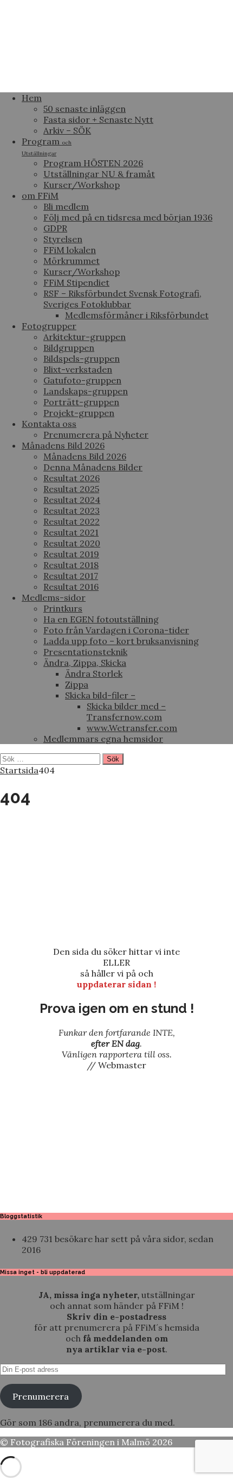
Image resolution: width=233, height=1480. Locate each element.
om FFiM (40, 195)
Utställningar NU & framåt (99, 173)
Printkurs (62, 608)
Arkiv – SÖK (67, 130)
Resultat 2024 (71, 499)
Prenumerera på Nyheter (95, 434)
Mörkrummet (71, 260)
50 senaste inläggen (84, 108)
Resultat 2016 (71, 586)
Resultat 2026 (71, 478)
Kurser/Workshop (81, 184)
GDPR (55, 228)
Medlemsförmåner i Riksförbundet (137, 315)
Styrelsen (62, 239)
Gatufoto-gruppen (82, 380)
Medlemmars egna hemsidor (103, 738)
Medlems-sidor (54, 597)
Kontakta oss (49, 423)
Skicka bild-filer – (100, 695)
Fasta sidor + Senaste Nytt (98, 119)
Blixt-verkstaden (77, 369)
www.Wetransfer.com (132, 727)
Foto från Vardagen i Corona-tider (116, 630)
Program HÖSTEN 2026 (93, 163)
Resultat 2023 (71, 510)
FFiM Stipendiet (76, 282)
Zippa (76, 684)
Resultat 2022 (71, 521)
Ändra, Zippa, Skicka (84, 662)
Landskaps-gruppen (85, 391)
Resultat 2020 (71, 543)
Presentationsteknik (85, 651)
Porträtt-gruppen (81, 401)
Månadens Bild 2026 (63, 445)
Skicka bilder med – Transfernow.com (126, 711)
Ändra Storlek (93, 673)
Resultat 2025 (71, 488)
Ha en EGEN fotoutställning (101, 619)
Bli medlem (66, 206)
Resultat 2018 (71, 564)
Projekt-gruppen (78, 412)
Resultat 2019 (71, 554)
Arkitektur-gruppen (84, 336)
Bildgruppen (68, 347)
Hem (32, 97)
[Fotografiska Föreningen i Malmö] (116, 78)
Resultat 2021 (71, 532)
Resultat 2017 (70, 575)
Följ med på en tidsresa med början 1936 (127, 217)
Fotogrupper (49, 325)
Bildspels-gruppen (81, 358)
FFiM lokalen (69, 249)
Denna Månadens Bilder (93, 467)
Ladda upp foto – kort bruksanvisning (121, 640)
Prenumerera (40, 1396)
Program (47, 146)
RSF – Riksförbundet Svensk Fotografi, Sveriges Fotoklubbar (122, 299)
